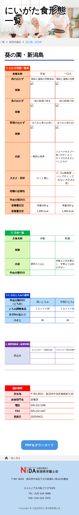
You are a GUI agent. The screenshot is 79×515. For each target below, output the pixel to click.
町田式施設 (15, 42)
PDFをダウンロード (39, 445)
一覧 (2, 42)
